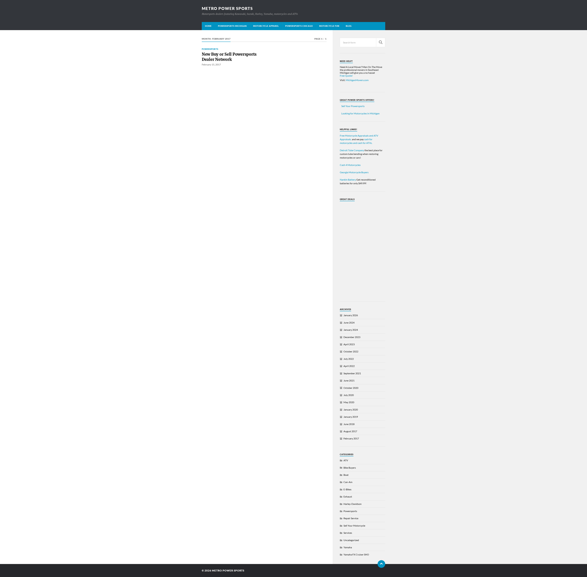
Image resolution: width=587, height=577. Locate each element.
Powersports (210, 49)
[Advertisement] (362, 249)
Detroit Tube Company (352, 150)
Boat (346, 474)
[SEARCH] (380, 42)
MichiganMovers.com (357, 80)
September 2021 (352, 373)
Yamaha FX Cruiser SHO (356, 554)
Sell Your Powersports (353, 106)
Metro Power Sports (227, 8)
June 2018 (348, 424)
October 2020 (350, 387)
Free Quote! (346, 75)
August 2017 (350, 431)
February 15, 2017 (211, 64)
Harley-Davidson (352, 503)
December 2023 (351, 337)
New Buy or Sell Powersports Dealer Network (229, 57)
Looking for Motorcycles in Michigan (360, 113)
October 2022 (350, 351)
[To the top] (381, 564)
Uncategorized (351, 540)
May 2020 (348, 402)
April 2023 (349, 344)
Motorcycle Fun (329, 26)
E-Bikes (347, 489)
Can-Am (347, 482)
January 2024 (350, 329)
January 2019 (350, 416)
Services (347, 532)
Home (208, 26)
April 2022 (349, 365)
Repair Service (350, 518)
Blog (349, 26)
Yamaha (347, 547)
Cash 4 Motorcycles (350, 164)
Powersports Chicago (299, 26)
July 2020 (348, 395)
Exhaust (347, 496)
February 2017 (351, 438)
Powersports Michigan (232, 26)
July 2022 (348, 358)
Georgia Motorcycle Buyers (354, 172)
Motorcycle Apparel (266, 26)
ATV (345, 460)
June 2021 (348, 380)
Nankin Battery (348, 179)
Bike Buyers (349, 467)
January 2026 (350, 315)
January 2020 (350, 409)
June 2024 (348, 322)
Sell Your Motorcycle (354, 525)
